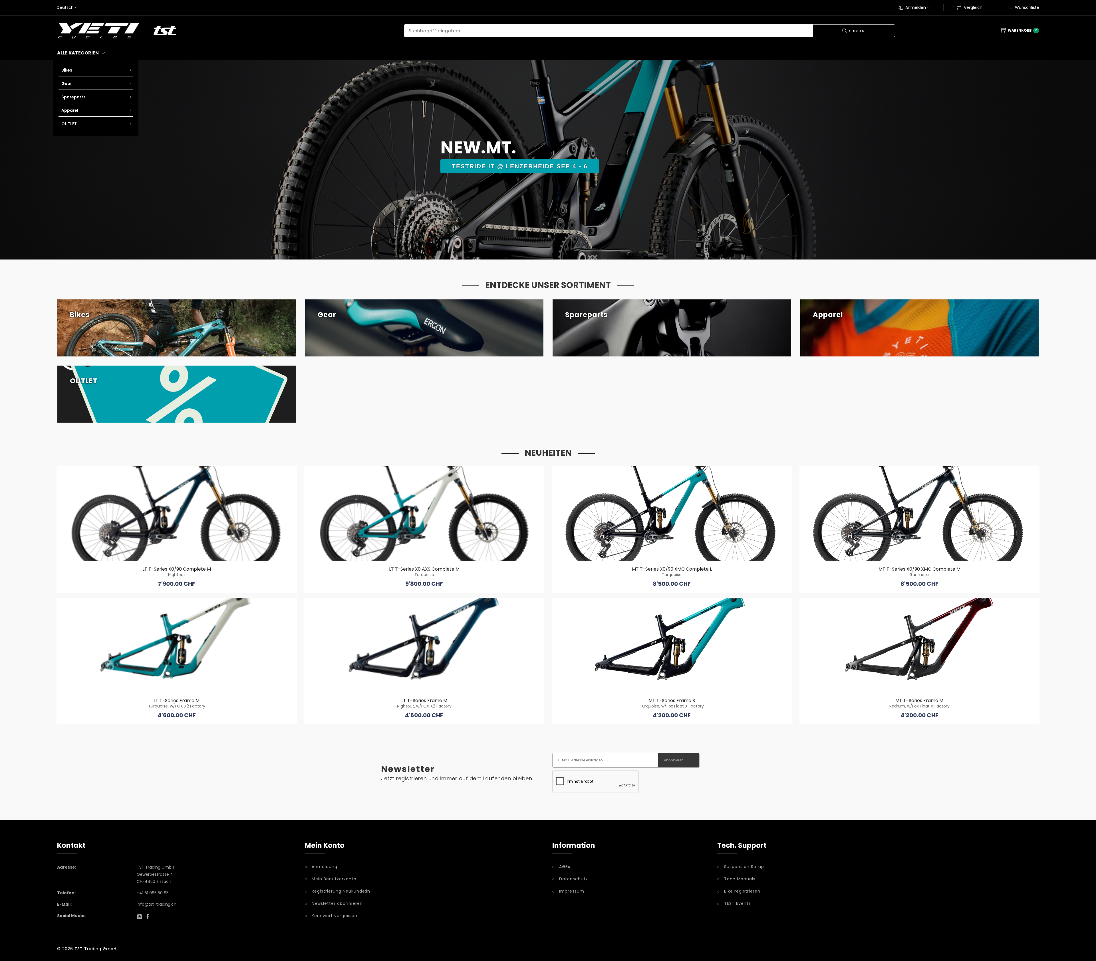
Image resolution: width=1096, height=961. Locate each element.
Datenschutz (573, 879)
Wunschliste (1027, 7)
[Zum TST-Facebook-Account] (148, 917)
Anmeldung (324, 866)
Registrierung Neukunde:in (341, 891)
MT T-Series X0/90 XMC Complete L (672, 569)
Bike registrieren (742, 891)
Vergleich (973, 7)
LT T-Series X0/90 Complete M (176, 569)
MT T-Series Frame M (919, 700)
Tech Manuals (739, 879)
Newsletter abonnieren (337, 903)
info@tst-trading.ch (156, 904)
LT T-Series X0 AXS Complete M (424, 569)
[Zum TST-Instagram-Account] (139, 917)
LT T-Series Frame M (177, 700)
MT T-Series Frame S (671, 700)
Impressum (571, 891)
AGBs (564, 866)
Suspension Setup (744, 866)
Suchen (857, 31)
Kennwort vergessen (334, 916)
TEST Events (737, 903)
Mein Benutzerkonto (334, 879)
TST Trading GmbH (95, 949)
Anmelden (915, 7)
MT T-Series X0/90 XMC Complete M (919, 569)
